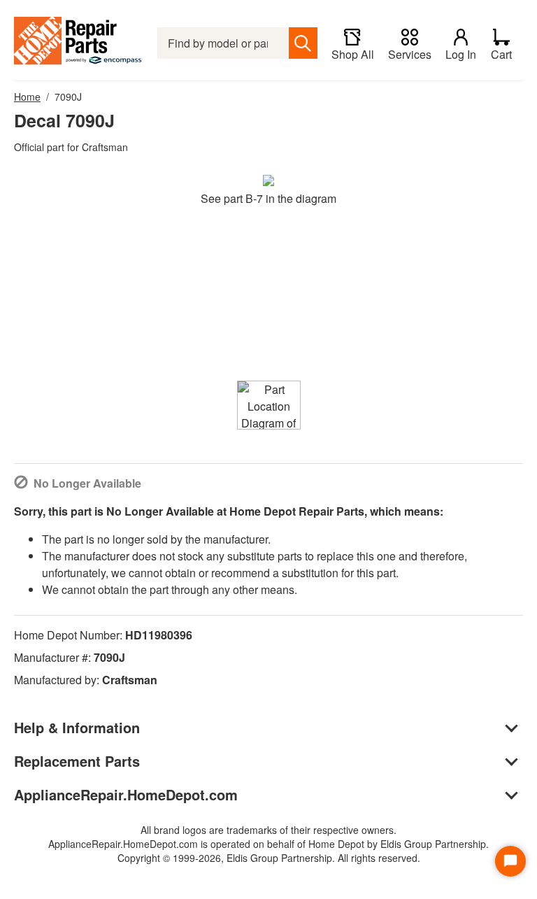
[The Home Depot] (78, 43)
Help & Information (77, 727)
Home (27, 96)
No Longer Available (87, 483)
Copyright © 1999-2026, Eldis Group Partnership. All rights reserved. (268, 858)
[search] (303, 43)
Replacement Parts (77, 761)
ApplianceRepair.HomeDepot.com (126, 794)
